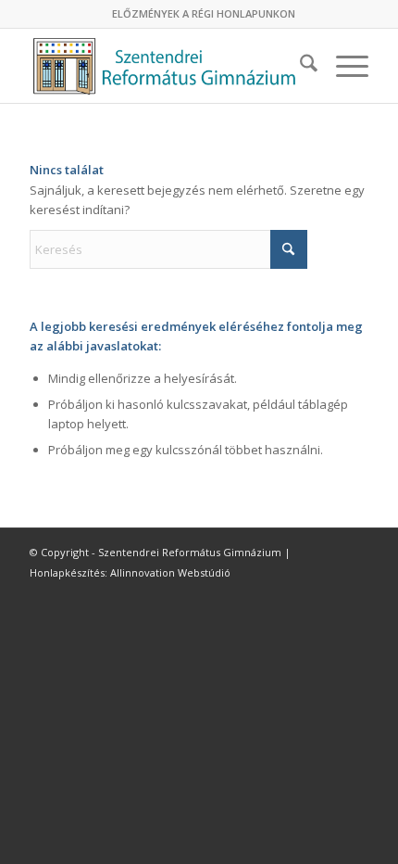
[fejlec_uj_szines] (165, 66)
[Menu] (342, 66)
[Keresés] (299, 66)
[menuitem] (204, 14)
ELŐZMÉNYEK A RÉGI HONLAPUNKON (203, 13)
